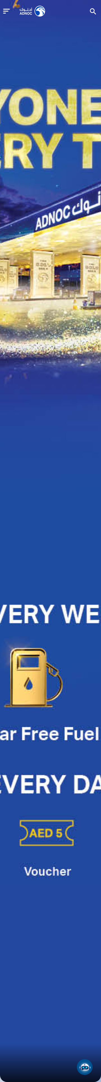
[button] (85, 1067)
